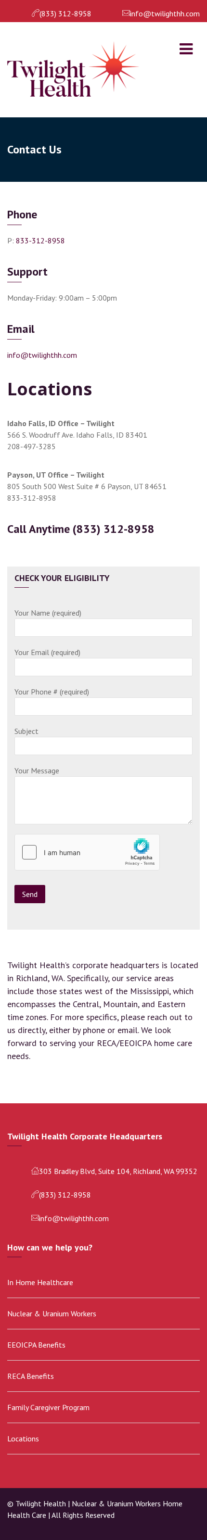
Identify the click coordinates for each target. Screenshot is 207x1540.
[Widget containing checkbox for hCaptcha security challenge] (87, 852)
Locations (23, 1438)
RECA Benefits (30, 1376)
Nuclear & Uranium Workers (51, 1313)
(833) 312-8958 (65, 13)
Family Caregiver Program (48, 1407)
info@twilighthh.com (165, 13)
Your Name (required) (47, 613)
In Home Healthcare (40, 1282)
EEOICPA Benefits (36, 1345)
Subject (26, 731)
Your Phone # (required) (51, 691)
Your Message (36, 770)
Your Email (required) (47, 652)
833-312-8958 (40, 240)
